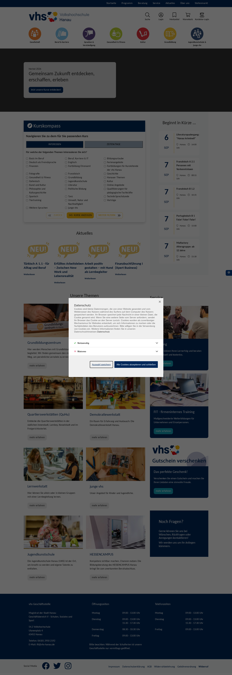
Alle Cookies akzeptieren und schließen (136, 364)
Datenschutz (103, 331)
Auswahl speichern (101, 364)
